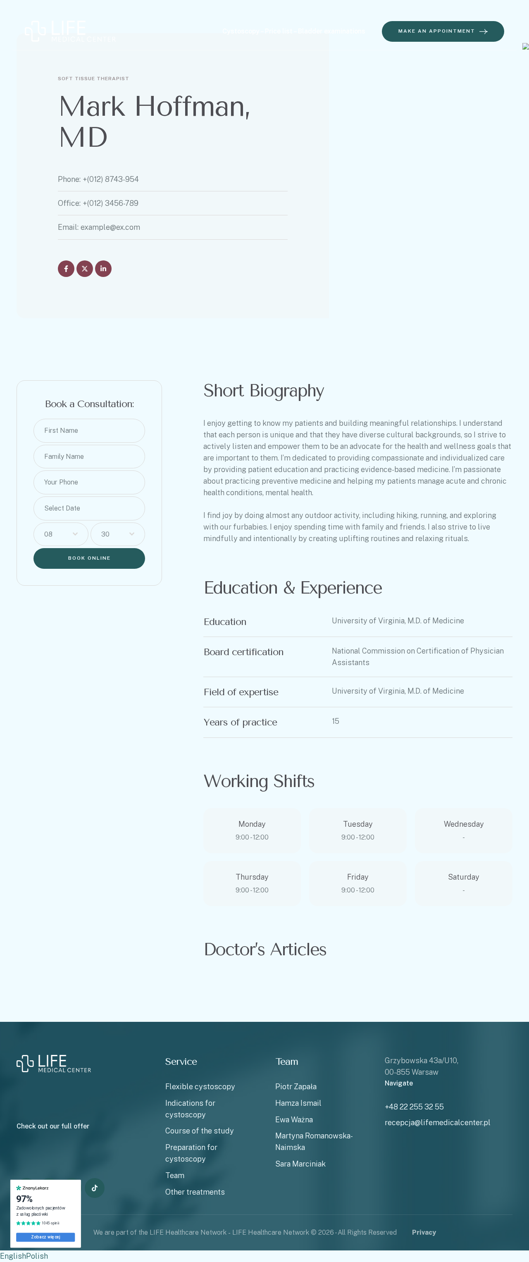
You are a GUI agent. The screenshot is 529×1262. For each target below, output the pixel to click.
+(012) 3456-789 (110, 203)
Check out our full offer (53, 1126)
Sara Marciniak (300, 1163)
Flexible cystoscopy (200, 1086)
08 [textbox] (48, 534)
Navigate (399, 1083)
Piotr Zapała (296, 1086)
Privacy (424, 1232)
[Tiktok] (95, 1188)
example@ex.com (110, 227)
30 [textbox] (105, 534)
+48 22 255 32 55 (414, 1106)
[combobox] (60, 534)
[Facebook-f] (66, 268)
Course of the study (199, 1130)
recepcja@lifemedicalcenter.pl (438, 1122)
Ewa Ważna (294, 1119)
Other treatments (195, 1192)
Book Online (89, 558)
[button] (443, 31)
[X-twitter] (84, 268)
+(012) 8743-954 (111, 179)
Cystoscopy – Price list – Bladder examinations (293, 31)
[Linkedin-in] (103, 268)
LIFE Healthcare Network (270, 1232)
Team (174, 1175)
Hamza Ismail (298, 1103)
